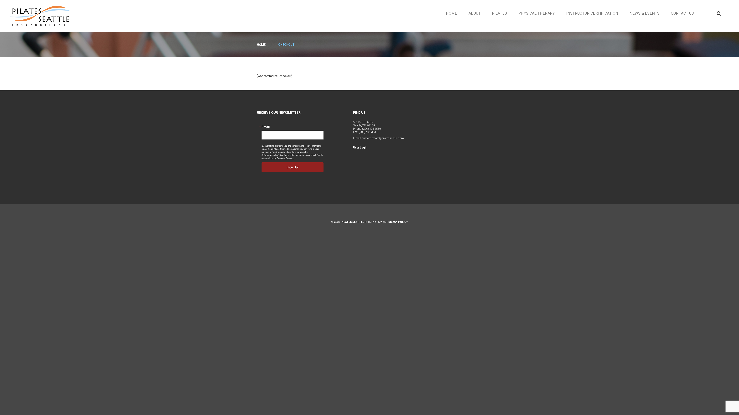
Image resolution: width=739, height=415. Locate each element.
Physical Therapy (536, 13)
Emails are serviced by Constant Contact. (292, 156)
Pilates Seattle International (363, 221)
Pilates (499, 13)
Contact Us (682, 13)
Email (266, 126)
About (474, 13)
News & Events (644, 13)
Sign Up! (292, 167)
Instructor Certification (592, 13)
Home (451, 13)
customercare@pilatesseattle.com (383, 138)
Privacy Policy (397, 221)
